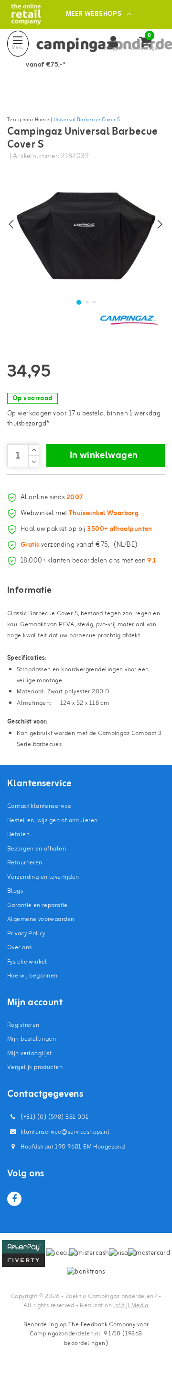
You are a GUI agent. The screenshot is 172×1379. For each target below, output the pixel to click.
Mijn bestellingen (31, 1039)
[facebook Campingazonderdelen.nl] (14, 1198)
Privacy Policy (26, 934)
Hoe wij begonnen (32, 976)
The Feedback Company (101, 1325)
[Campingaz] (129, 320)
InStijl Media (130, 1305)
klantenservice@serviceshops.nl (65, 1132)
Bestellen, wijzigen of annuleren (52, 821)
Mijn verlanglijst (29, 1053)
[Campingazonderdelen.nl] (26, 14)
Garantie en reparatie (37, 905)
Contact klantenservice (39, 806)
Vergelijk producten (35, 1067)
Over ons (19, 947)
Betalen (18, 834)
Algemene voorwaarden (40, 919)
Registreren (23, 1025)
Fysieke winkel (27, 962)
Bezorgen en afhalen (36, 849)
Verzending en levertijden (43, 877)
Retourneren (25, 863)
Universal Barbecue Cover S (87, 119)
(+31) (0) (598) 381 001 (53, 1117)
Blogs (15, 891)
